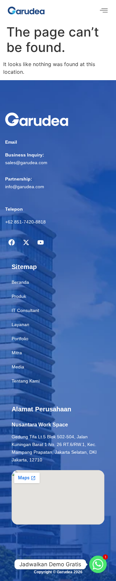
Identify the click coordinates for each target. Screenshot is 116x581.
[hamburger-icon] (103, 11)
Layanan (20, 324)
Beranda (20, 282)
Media (18, 366)
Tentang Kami (26, 380)
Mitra (17, 352)
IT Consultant (25, 310)
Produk (19, 296)
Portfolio (20, 338)
